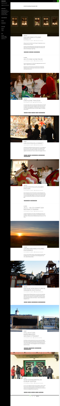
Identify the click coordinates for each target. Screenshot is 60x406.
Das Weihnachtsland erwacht (32, 38)
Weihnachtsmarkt (41, 155)
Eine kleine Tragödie (32, 101)
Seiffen (29, 392)
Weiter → (37, 396)
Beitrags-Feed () (3, 36)
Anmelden (2, 35)
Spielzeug (33, 392)
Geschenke (25, 112)
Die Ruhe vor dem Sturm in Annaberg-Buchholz (34, 289)
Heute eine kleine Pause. (33, 59)
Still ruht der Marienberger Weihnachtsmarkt (31, 334)
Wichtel (32, 40)
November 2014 (3, 23)
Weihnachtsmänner (34, 200)
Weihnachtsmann (42, 112)
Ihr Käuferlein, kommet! (34, 143)
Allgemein (25, 57)
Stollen (37, 392)
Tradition (25, 35)
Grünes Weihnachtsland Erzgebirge (34, 249)
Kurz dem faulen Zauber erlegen (34, 188)
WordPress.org (3, 38)
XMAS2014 (3, 1)
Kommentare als (4, 37)
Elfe (31, 102)
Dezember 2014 (3, 22)
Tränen (37, 112)
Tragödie (33, 112)
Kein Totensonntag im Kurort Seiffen (33, 380)
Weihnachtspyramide (27, 349)
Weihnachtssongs (27, 156)
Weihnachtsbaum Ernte (4, 10)
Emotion (25, 155)
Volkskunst (41, 392)
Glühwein (29, 155)
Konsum (25, 141)
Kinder (30, 112)
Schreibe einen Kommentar (39, 40)
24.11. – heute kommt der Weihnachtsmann (34, 208)
